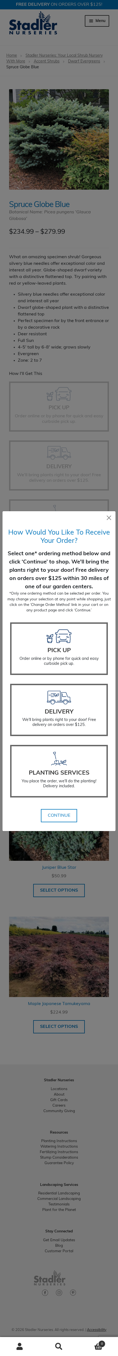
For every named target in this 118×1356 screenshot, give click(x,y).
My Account (19, 1346)
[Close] (109, 517)
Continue (59, 815)
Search (58, 1346)
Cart (91, 1342)
